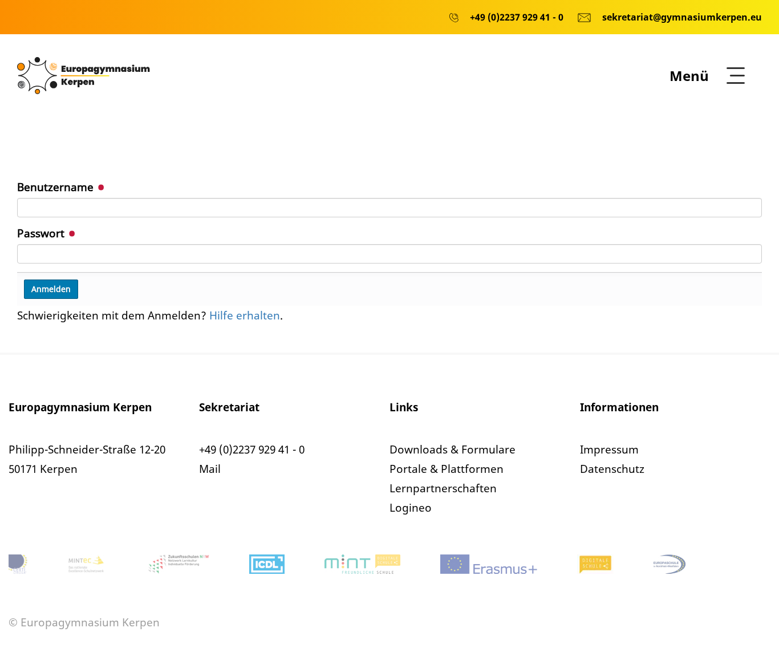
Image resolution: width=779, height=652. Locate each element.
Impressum (609, 449)
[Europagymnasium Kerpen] (83, 74)
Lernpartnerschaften (443, 488)
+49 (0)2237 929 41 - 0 (252, 449)
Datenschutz (612, 468)
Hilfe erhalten (244, 315)
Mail (210, 468)
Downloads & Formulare (453, 449)
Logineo (411, 507)
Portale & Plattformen (447, 468)
